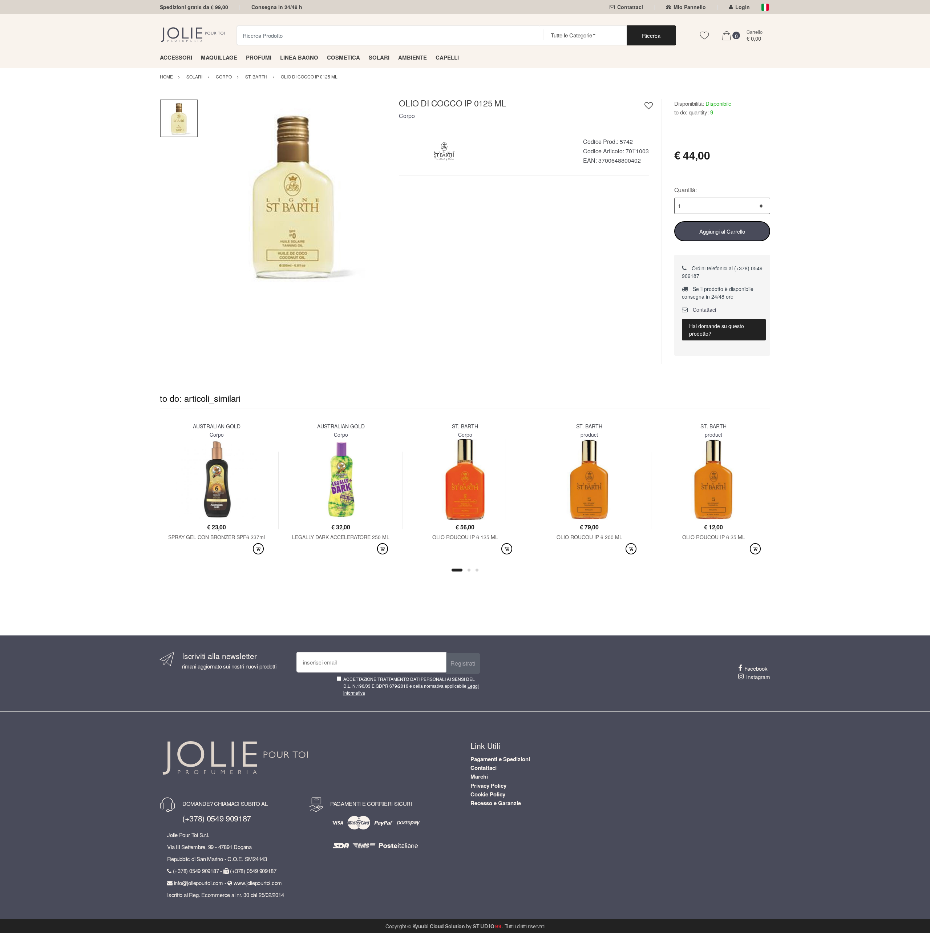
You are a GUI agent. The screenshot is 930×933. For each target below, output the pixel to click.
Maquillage (219, 57)
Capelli (447, 57)
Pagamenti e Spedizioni (500, 759)
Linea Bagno (299, 57)
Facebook (756, 668)
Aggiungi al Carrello (722, 231)
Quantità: (685, 190)
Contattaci (630, 7)
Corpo (407, 116)
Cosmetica (343, 57)
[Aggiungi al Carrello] (258, 548)
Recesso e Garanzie (495, 803)
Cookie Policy (487, 794)
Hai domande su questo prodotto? (716, 329)
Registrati (462, 663)
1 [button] (457, 570)
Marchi (479, 776)
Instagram (758, 676)
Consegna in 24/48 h (276, 7)
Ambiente (412, 57)
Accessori (176, 57)
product (589, 434)
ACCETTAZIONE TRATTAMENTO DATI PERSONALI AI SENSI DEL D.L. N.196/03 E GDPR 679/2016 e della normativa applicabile (411, 686)
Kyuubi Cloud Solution (438, 926)
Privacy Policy (488, 785)
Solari (379, 57)
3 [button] (477, 570)
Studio (487, 926)
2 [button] (469, 570)
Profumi (258, 57)
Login (742, 7)
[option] (293, 194)
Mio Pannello (690, 7)
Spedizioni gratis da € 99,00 (194, 7)
